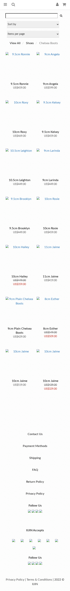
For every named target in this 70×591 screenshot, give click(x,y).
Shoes (30, 43)
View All (15, 43)
